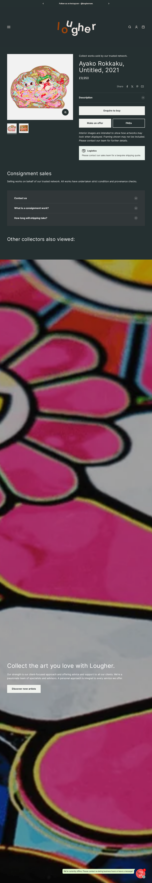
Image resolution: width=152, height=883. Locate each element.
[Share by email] (142, 86)
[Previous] (43, 3)
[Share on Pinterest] (137, 86)
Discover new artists (24, 688)
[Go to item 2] (23, 128)
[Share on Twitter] (132, 86)
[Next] (108, 3)
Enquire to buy (111, 110)
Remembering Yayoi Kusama (76, 3)
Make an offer (95, 123)
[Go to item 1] (12, 128)
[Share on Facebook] (127, 86)
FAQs (129, 123)
